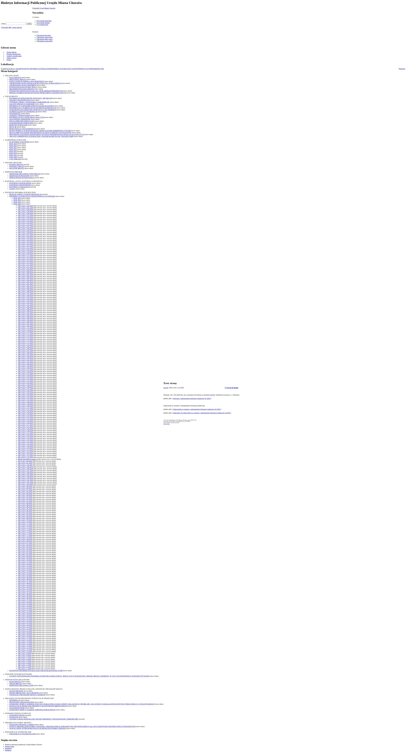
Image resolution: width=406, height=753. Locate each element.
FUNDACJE (13, 717)
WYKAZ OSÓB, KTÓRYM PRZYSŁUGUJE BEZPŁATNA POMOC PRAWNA (37, 728)
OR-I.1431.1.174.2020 (25, 339)
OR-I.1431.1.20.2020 (25, 632)
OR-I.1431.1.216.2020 (25, 257)
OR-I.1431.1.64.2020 (25, 549)
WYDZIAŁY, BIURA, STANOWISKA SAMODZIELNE (29, 102)
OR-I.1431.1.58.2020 (25, 560)
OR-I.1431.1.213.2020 (25, 263)
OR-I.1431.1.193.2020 (25, 301)
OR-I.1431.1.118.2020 (25, 423)
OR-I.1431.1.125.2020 (25, 436)
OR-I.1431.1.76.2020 (25, 526)
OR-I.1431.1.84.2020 (25, 461)
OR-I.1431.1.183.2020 (25, 320)
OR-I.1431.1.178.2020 (25, 331)
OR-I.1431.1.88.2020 (25, 507)
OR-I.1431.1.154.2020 (25, 375)
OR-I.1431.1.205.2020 (25, 278)
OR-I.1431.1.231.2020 (25, 227)
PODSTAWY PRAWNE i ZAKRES (21, 724)
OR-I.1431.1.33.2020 (25, 608)
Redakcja (8, 750)
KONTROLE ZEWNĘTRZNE (20, 185)
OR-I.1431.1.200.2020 (25, 288)
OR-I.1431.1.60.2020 (25, 556)
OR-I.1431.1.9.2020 (24, 653)
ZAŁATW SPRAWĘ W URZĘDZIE (22, 104)
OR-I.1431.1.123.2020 (25, 440)
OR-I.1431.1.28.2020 (25, 617)
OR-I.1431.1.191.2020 (25, 305)
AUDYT (12, 189)
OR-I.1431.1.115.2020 (25, 427)
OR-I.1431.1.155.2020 (25, 373)
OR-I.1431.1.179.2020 (25, 330)
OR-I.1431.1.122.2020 (25, 442)
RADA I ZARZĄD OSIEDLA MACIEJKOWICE (26, 81)
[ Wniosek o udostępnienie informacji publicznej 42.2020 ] (191, 398)
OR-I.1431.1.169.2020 (25, 347)
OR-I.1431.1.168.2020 (25, 349)
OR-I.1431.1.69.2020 (25, 539)
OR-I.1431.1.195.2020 (25, 297)
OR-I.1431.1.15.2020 (25, 642)
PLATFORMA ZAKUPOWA (19, 142)
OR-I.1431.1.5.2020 (24, 661)
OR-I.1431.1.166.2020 (25, 352)
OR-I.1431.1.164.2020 (25, 356)
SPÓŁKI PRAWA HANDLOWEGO (22, 178)
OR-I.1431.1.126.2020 (25, 434)
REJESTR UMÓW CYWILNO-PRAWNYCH (25, 194)
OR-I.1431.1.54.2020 (25, 568)
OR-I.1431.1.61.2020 (25, 554)
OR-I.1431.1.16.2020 (25, 640)
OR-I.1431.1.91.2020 (25, 501)
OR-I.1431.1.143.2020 (25, 396)
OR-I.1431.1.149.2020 (25, 385)
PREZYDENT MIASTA (17, 79)
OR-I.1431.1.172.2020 (25, 341)
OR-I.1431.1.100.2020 (25, 484)
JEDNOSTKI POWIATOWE (19, 176)
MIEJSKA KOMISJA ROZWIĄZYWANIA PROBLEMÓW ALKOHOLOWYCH (37, 93)
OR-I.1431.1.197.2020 (25, 293)
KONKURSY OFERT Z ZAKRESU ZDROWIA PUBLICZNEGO (32, 710)
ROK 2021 (13, 147)
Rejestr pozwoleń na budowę (27, 459)
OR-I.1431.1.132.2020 (25, 417)
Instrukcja (8, 748)
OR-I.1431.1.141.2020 (25, 400)
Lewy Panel (16, 69)
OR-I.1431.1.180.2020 (25, 322)
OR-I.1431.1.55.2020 (25, 566)
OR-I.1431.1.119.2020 (25, 448)
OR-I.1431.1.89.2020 (25, 505)
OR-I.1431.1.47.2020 (25, 581)
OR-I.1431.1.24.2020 (25, 625)
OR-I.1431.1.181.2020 (25, 324)
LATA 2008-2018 (15, 159)
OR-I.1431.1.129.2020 (25, 429)
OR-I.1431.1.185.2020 (25, 314)
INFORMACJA (14, 700)
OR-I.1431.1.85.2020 (25, 512)
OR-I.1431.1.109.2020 (25, 467)
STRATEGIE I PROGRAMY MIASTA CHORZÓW (27, 695)
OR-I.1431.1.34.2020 (25, 606)
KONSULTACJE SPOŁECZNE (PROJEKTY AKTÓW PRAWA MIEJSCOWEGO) (38, 706)
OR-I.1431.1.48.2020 (25, 579)
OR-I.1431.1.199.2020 (25, 290)
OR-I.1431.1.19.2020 (25, 634)
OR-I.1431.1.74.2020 (25, 530)
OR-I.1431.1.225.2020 (25, 238)
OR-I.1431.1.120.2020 (25, 446)
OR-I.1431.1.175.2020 (25, 337)
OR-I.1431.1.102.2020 (25, 480)
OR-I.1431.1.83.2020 (25, 514)
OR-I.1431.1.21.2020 (25, 631)
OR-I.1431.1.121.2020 (25, 444)
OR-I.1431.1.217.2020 (25, 255)
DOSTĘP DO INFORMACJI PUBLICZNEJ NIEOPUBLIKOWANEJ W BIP (36, 671)
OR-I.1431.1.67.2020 (25, 543)
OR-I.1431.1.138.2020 (25, 406)
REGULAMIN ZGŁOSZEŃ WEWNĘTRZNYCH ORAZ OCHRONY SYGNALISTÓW (40, 132)
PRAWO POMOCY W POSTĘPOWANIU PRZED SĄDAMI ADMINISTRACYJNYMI (40, 131)
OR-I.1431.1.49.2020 (25, 577)
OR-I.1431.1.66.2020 (25, 545)
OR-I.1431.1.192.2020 (25, 303)
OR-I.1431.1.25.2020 (25, 623)
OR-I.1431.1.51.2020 (25, 573)
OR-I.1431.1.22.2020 (25, 629)
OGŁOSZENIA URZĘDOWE (19, 119)
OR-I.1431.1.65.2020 (25, 547)
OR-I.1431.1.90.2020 (25, 503)
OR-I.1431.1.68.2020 (25, 541)
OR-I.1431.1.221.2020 (25, 248)
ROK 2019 (13, 144)
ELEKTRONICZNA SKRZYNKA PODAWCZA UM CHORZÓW (32, 110)
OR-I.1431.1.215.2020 (25, 259)
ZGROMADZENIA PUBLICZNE (21, 123)
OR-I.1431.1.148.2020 (25, 387)
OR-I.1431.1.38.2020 (25, 598)
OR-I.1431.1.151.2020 (25, 381)
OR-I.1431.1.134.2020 (25, 411)
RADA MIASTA (15, 77)
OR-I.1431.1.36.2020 (25, 602)
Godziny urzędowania (14, 56)
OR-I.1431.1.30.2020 (25, 613)
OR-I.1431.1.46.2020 (25, 583)
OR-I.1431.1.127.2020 (25, 432)
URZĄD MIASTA (15, 683)
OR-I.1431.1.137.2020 (25, 408)
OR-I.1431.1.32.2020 (25, 610)
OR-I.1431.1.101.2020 (25, 482)
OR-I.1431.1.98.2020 (25, 488)
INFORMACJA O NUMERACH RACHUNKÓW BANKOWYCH (32, 108)
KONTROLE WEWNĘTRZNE (20, 183)
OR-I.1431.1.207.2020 (25, 274)
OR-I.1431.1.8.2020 (24, 655)
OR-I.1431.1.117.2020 (25, 425)
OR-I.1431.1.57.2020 (25, 562)
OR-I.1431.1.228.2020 (25, 232)
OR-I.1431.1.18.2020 (25, 636)
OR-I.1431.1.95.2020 (25, 491)
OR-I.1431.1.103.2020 (25, 478)
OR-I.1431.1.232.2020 (25, 225)
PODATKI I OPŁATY (17, 166)
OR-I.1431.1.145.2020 (25, 392)
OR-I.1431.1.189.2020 (25, 309)
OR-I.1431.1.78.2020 (25, 522)
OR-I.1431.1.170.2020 (25, 345)
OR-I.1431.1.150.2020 (25, 383)
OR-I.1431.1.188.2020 (25, 310)
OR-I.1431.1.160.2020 (25, 364)
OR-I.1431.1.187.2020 (25, 312)
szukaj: (3, 24)
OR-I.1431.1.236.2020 (25, 217)
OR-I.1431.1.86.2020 (25, 510)
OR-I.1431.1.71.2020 (25, 535)
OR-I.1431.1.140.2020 (25, 402)
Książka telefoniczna (14, 54)
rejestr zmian (166, 423)
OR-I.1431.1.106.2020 (25, 472)
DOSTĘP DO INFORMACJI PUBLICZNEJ (35, 69)
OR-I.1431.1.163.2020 (25, 358)
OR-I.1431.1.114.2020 (25, 451)
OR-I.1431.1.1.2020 (24, 669)
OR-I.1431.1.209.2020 (25, 270)
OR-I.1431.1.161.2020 (25, 362)
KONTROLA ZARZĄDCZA (19, 187)
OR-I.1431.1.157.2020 (25, 370)
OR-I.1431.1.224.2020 (25, 240)
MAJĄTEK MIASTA (16, 168)
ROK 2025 (13, 155)
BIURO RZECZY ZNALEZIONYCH (22, 129)
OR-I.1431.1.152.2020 (25, 379)
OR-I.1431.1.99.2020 (25, 486)
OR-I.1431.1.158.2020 (25, 368)
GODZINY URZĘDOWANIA (19, 115)
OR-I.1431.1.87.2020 (25, 509)
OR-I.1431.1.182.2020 (25, 326)
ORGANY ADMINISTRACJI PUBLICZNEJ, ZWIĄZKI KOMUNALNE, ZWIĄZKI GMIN (41, 136)
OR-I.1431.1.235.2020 (25, 219)
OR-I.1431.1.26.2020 (25, 621)
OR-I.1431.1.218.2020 (25, 253)
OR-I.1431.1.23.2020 (25, 627)
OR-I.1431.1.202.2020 (25, 284)
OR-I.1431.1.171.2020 (25, 343)
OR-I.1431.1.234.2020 (25, 221)
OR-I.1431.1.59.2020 (25, 558)
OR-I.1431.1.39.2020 (25, 596)
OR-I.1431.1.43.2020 (25, 589)
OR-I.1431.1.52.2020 (25, 571)
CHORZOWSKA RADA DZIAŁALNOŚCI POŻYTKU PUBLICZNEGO (35, 83)
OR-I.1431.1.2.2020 (24, 667)
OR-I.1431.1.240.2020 (25, 210)
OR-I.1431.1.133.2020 (25, 415)
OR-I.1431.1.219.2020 (25, 251)
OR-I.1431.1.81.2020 (25, 463)
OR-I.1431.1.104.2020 (25, 476)
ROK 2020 (100, 69)
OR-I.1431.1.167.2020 (25, 350)
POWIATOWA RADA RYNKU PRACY (23, 87)
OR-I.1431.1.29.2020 (25, 615)
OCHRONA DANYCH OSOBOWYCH (23, 112)
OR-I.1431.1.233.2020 (25, 223)
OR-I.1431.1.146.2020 (25, 390)
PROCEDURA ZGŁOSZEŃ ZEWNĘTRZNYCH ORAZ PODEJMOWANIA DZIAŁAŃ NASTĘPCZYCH (46, 134)
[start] (3, 69)
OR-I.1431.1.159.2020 (25, 366)
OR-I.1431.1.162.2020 (25, 360)
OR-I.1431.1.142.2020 (25, 398)
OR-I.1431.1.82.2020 (25, 516)
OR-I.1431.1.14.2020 (25, 644)
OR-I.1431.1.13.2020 (25, 646)
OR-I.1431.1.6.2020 (24, 659)
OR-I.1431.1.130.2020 (25, 421)
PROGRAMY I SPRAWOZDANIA (21, 702)
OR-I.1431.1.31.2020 (25, 611)
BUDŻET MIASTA (16, 164)
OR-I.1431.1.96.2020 (25, 493)
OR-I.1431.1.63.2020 (25, 550)
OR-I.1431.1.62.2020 (25, 552)
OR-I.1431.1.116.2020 (25, 453)
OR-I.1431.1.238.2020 (25, 213)
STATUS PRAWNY (16, 691)
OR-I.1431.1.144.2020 (25, 394)
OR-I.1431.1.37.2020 (25, 600)
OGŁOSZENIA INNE (17, 708)
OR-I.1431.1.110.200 (25, 465)
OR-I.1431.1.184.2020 (25, 316)
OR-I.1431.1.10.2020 (25, 651)
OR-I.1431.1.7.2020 (24, 657)
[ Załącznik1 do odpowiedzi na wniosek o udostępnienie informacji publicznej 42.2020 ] (201, 413)
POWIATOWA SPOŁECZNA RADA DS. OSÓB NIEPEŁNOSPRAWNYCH (36, 91)
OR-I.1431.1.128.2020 (25, 430)
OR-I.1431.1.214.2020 (25, 261)
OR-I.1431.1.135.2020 (25, 410)
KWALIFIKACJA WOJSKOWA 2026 (22, 734)
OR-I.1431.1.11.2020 (25, 650)
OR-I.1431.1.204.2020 (25, 280)
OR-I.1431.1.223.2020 (25, 242)
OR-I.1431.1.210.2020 (25, 269)
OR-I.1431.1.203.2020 (25, 282)
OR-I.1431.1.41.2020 (25, 592)
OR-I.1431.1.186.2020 (25, 318)
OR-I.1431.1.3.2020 (24, 665)
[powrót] (8, 69)
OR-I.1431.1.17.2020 (25, 638)
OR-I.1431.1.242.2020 (25, 206)
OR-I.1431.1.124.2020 (25, 438)
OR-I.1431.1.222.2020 (25, 246)
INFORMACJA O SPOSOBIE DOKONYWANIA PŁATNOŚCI (31, 106)
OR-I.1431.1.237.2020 (25, 215)
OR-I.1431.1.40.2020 (25, 594)
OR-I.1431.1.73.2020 (25, 531)
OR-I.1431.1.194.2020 (25, 299)
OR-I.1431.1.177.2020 (25, 333)
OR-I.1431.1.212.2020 (25, 265)
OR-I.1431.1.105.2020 (25, 474)
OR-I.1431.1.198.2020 (25, 291)
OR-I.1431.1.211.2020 (25, 267)
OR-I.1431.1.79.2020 (25, 520)
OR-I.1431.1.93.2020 (25, 497)
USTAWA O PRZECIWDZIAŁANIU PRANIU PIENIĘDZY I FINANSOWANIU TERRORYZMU (43, 719)
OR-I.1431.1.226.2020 (25, 236)
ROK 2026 (13, 157)
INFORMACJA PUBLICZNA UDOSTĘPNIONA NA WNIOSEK (73, 69)
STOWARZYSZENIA (17, 715)
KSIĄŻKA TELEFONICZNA (19, 100)
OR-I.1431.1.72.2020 (25, 533)
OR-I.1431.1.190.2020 (25, 307)
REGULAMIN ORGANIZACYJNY (22, 121)
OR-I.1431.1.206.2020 (25, 276)
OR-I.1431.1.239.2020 (25, 211)
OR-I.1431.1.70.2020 (25, 537)
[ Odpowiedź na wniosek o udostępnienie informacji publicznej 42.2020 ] (196, 409)
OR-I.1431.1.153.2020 (25, 377)
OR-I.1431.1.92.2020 (25, 499)
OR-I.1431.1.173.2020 (25, 328)
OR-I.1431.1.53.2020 (25, 570)
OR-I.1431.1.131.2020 (25, 419)
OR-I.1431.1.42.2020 (25, 590)
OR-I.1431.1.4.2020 (24, 663)
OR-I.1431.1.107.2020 (25, 470)
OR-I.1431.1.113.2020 (25, 450)
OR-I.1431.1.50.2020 (25, 575)
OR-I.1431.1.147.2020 (25, 389)
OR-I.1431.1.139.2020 (25, 404)
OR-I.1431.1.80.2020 (25, 518)
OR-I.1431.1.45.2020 (25, 585)
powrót (165, 388)
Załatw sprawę (11, 58)
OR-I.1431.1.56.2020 (25, 564)
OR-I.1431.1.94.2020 (25, 495)
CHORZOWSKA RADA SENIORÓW (22, 85)
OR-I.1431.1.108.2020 (25, 469)
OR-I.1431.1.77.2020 (25, 524)
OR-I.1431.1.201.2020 (25, 286)
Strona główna (11, 52)
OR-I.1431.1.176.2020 (25, 335)
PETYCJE (12, 127)
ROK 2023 (13, 151)
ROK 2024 (13, 153)
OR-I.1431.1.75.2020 (25, 528)
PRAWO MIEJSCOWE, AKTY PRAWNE (24, 693)
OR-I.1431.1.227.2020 (25, 234)
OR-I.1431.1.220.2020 (25, 250)
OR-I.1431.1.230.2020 (25, 229)
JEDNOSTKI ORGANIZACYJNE (21, 685)
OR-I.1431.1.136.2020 (25, 413)
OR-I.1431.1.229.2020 (25, 230)
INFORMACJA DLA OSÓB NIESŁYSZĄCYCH (26, 117)
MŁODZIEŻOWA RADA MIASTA (21, 89)
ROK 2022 (13, 149)
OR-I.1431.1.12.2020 (25, 648)
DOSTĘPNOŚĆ (15, 113)
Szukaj (9, 60)
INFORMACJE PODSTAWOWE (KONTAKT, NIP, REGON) (31, 98)
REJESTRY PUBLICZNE (18, 125)
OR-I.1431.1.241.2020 (25, 208)
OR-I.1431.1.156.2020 (25, 371)
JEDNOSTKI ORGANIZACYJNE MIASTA (24, 174)
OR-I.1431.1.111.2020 (25, 455)
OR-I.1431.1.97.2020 (25, 490)
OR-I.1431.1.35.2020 (25, 604)
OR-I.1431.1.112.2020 (25, 457)
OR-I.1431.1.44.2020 (25, 587)
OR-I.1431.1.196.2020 (25, 295)
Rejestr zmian (9, 746)
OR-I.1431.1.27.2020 (25, 619)
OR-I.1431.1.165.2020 (25, 354)
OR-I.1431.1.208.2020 (25, 272)
